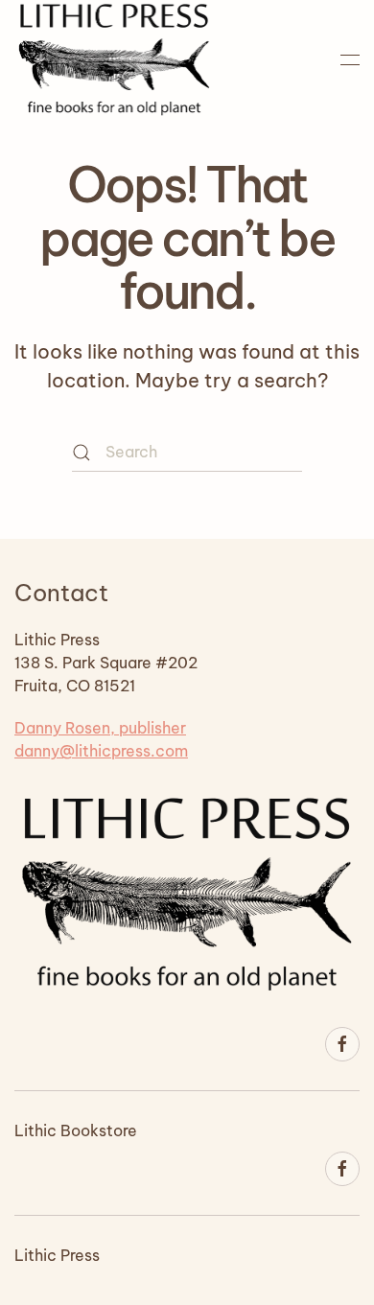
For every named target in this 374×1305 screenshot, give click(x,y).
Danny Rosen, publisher (100, 727)
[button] (350, 60)
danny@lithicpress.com (101, 750)
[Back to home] (114, 60)
